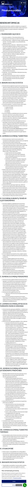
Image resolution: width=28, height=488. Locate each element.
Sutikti (14, 481)
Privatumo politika (17, 478)
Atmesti (14, 485)
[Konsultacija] (25, 485)
